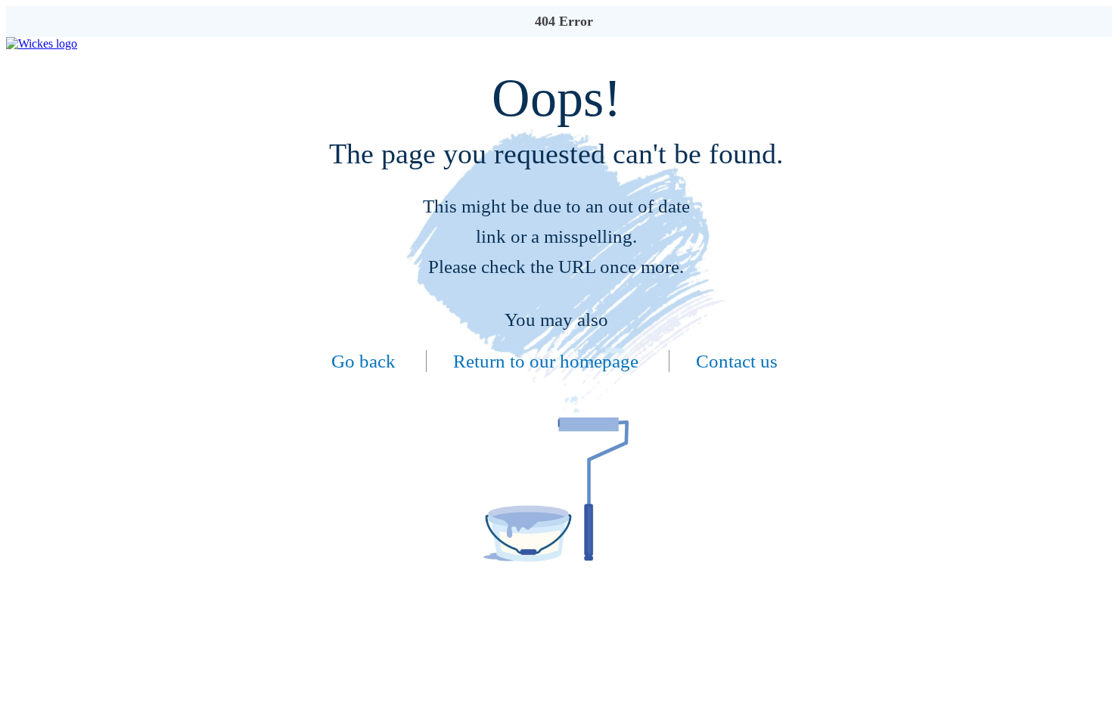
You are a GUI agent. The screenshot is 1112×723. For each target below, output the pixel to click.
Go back (363, 361)
